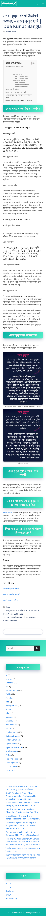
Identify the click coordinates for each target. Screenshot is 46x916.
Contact (9, 887)
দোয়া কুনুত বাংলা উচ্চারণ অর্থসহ (15, 66)
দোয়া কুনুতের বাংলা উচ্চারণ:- (24, 84)
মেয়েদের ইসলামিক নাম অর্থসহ (12, 594)
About (8, 883)
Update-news (11, 766)
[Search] (37, 648)
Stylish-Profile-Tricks (14, 747)
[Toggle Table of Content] (32, 63)
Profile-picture (12, 732)
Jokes (8, 713)
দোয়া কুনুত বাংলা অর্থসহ (23, 78)
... (23, 628)
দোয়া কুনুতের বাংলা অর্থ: (23, 86)
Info (7, 701)
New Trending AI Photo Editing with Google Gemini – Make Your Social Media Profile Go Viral (21, 825)
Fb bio (8, 694)
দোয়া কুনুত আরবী (22, 82)
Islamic (9, 607)
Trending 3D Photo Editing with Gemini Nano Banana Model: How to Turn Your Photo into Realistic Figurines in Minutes (23, 841)
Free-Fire (10, 698)
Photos (9, 728)
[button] (37, 3)
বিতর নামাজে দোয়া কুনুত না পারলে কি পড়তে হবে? (19, 100)
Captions (9, 682)
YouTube (9, 770)
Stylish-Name (11, 743)
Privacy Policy (11, 898)
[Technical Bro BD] (9, 3)
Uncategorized (12, 762)
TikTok (8, 755)
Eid (7, 686)
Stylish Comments (13, 739)
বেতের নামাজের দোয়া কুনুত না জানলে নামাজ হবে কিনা (19, 96)
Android (9, 679)
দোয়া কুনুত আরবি (19, 74)
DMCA (8, 895)
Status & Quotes (13, 736)
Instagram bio (12, 705)
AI (6, 675)
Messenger (10, 720)
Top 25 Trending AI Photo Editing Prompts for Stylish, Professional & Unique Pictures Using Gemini (21, 796)
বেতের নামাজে (7, 512)
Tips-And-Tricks (12, 758)
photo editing (11, 724)
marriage (10, 717)
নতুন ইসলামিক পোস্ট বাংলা (11, 600)
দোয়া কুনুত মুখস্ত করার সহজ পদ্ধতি (16, 92)
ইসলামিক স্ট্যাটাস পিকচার (11, 588)
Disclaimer (10, 891)
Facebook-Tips (12, 690)
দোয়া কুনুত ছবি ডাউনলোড (13, 89)
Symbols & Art (12, 751)
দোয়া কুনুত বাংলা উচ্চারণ (23, 76)
